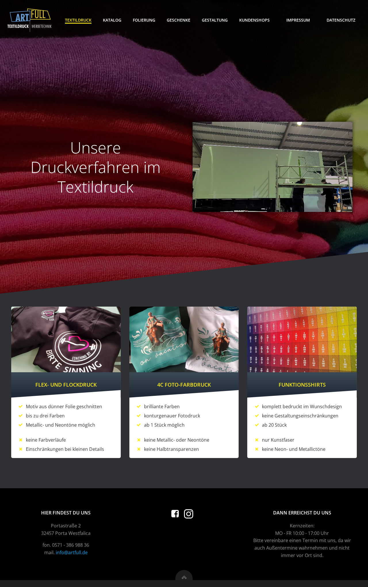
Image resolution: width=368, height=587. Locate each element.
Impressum (298, 20)
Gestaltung (215, 20)
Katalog (112, 20)
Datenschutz (341, 20)
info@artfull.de (72, 552)
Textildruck (78, 20)
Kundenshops (254, 20)
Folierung (144, 20)
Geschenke (178, 20)
